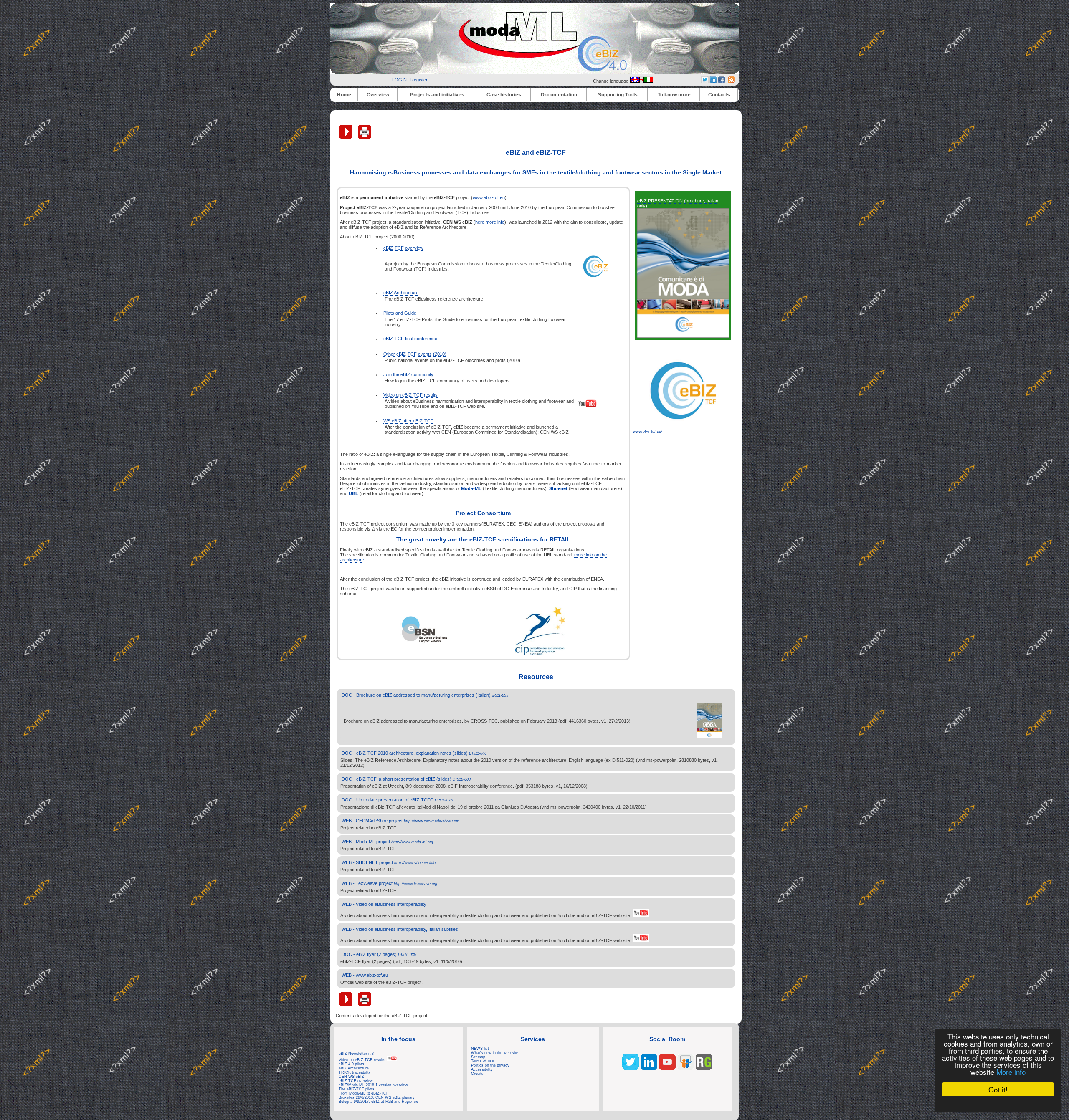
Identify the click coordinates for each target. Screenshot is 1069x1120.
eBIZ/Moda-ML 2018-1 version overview (373, 1085)
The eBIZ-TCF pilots (357, 1089)
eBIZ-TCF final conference (410, 338)
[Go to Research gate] (704, 1068)
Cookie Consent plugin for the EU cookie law (998, 1103)
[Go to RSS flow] (630, 1068)
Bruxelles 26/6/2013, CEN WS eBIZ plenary (377, 1097)
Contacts (719, 95)
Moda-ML (471, 488)
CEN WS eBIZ (351, 1076)
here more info (489, 222)
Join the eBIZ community (408, 374)
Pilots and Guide (399, 313)
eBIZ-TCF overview (403, 247)
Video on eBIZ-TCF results (410, 394)
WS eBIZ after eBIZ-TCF (408, 420)
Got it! (998, 1089)
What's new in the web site (494, 1053)
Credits (477, 1074)
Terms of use (482, 1061)
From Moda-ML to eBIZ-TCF (364, 1093)
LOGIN (399, 79)
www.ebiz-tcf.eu (489, 197)
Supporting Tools (618, 95)
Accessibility (482, 1069)
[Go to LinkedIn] (649, 1068)
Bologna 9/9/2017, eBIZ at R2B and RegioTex (378, 1102)
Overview (378, 95)
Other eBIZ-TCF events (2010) (414, 353)
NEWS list (480, 1049)
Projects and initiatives (437, 95)
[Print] (364, 137)
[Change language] (641, 80)
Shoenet (558, 488)
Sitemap (478, 1057)
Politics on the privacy (490, 1065)
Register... (420, 79)
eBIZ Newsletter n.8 (356, 1054)
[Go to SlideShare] (685, 1068)
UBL (353, 493)
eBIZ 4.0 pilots (351, 1064)
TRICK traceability (355, 1072)
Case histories (503, 95)
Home (344, 95)
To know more (674, 95)
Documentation (559, 95)
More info (1011, 1072)
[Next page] (346, 137)
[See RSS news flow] (731, 81)
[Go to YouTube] (667, 1068)
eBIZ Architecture (400, 292)
